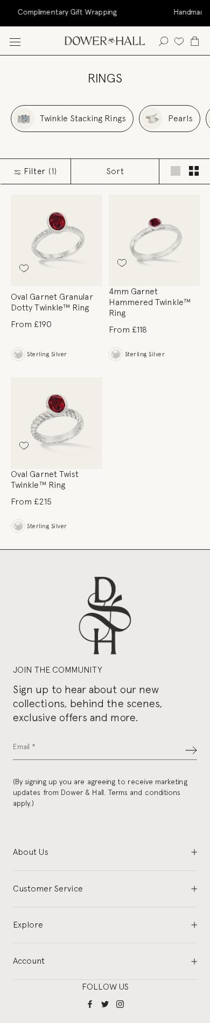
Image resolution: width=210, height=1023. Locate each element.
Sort (115, 171)
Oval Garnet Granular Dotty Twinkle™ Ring (52, 302)
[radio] (18, 354)
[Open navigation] (15, 40)
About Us (30, 852)
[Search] (163, 40)
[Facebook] (90, 1003)
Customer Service (48, 888)
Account (29, 961)
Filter (39, 171)
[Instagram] (120, 1003)
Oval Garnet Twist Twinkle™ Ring (45, 479)
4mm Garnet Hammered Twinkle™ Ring (150, 302)
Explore (28, 925)
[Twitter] (105, 1003)
